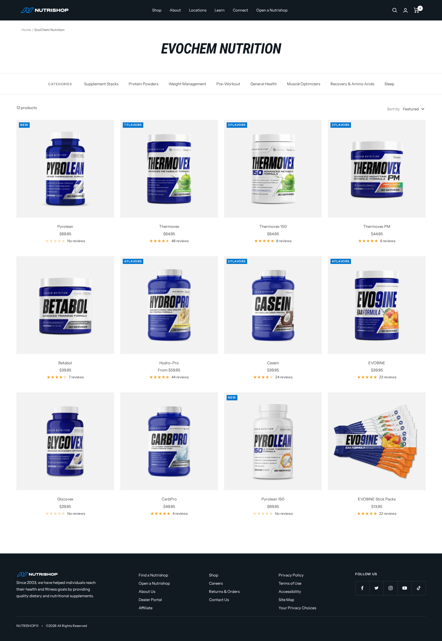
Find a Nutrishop (153, 575)
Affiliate (145, 607)
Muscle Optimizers (303, 83)
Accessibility (290, 591)
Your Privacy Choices (297, 607)
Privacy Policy (291, 575)
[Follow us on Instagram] (390, 588)
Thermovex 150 (273, 226)
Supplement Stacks (101, 83)
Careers (216, 583)
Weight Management (187, 83)
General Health (263, 83)
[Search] (394, 10)
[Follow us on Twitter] (376, 588)
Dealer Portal (150, 599)
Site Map (286, 599)
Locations (197, 10)
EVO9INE (376, 362)
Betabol (65, 362)
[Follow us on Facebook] (362, 588)
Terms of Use (290, 583)
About (175, 10)
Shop (156, 10)
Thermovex (169, 226)
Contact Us (219, 599)
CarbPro (169, 499)
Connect (240, 10)
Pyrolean (65, 226)
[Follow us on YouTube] (404, 588)
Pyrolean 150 (272, 499)
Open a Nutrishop (272, 10)
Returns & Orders (224, 591)
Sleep (389, 83)
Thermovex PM (376, 226)
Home (26, 30)
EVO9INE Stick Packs (377, 499)
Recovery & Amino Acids (352, 83)
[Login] (405, 10)
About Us (147, 591)
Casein (273, 362)
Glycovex (65, 499)
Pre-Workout (228, 83)
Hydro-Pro (169, 362)
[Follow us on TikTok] (419, 588)
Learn (220, 10)
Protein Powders (143, 83)
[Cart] (416, 10)
